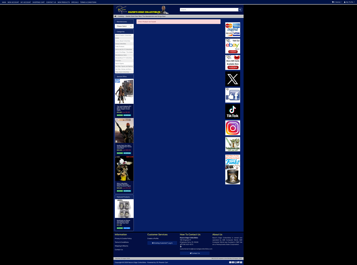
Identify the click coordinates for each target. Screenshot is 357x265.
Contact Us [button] (195, 253)
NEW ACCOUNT (13, 2)
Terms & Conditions (122, 242)
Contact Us (119, 250)
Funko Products (119, 46)
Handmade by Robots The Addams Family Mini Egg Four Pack (123, 222)
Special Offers (122, 76)
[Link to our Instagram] (232, 127)
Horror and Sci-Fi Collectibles (123, 49)
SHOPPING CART (39, 2)
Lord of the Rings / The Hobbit (124, 52)
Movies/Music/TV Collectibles (123, 58)
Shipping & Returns (121, 246)
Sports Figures (119, 63)
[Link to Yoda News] (232, 144)
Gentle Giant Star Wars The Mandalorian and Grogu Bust (145, 16)
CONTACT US (51, 2)
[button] (337, 2)
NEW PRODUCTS (64, 2)
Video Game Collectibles (122, 72)
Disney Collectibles (120, 43)
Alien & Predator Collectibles (123, 35)
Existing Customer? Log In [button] (162, 243)
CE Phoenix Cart (162, 262)
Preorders (118, 60)
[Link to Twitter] (232, 78)
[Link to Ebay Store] (232, 46)
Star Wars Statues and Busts (123, 69)
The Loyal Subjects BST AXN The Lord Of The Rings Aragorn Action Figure (124, 108)
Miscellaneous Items (121, 55)
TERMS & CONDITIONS (88, 2)
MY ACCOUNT (26, 2)
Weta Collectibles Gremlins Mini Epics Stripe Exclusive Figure (124, 185)
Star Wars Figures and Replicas (124, 66)
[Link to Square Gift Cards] (232, 62)
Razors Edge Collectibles (137, 262)
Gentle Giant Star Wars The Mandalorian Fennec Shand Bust (124, 147)
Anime (117, 38)
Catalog (121, 16)
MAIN (4, 2)
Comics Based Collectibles (122, 41)
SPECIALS (74, 2)
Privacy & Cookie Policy (123, 238)
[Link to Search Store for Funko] (232, 169)
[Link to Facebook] (232, 95)
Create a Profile (152, 238)
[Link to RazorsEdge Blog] (232, 111)
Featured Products (123, 197)
